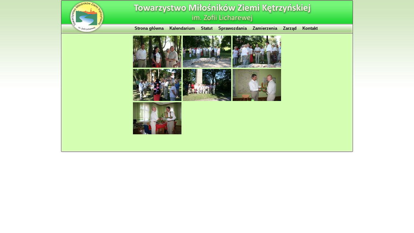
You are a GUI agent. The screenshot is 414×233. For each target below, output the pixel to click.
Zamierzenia (265, 28)
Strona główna (149, 28)
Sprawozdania (232, 28)
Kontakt (310, 28)
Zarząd (290, 28)
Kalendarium (182, 28)
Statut (206, 28)
